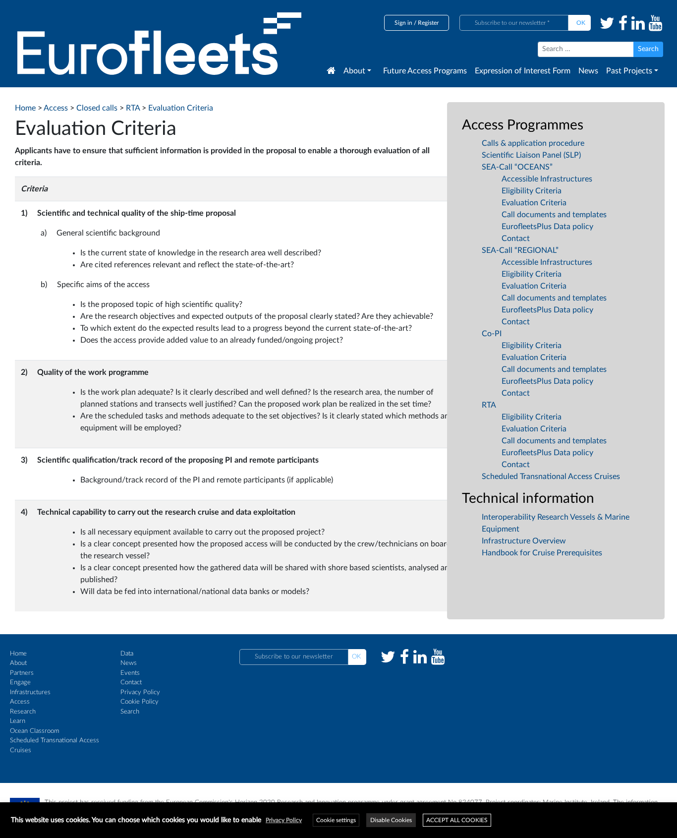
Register (428, 23)
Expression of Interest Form (522, 71)
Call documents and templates (554, 215)
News (588, 71)
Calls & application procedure (533, 143)
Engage (20, 682)
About (354, 71)
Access (20, 702)
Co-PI (492, 334)
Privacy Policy (140, 692)
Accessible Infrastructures (547, 179)
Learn (17, 721)
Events (130, 673)
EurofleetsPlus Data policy (547, 227)
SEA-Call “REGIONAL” (520, 250)
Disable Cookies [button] (391, 820)
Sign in (403, 23)
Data (126, 654)
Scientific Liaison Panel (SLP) (531, 155)
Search (129, 712)
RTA (489, 405)
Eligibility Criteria (532, 191)
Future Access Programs (425, 71)
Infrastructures (30, 692)
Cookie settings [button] (336, 820)
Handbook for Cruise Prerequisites (542, 553)
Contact (516, 238)
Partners (22, 673)
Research (23, 712)
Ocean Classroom (34, 731)
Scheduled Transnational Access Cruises (551, 476)
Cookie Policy (139, 702)
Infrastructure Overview (524, 541)
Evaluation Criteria (534, 203)
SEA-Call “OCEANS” (517, 167)
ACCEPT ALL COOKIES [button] (457, 820)
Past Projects (629, 71)
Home (18, 654)
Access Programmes (522, 125)
